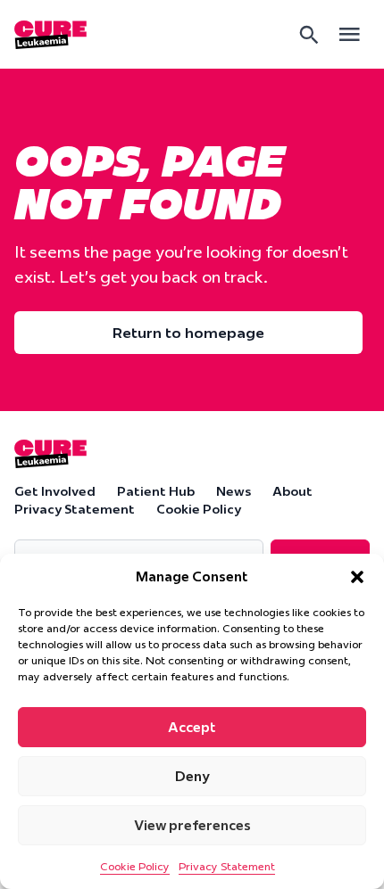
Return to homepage (188, 333)
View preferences (192, 825)
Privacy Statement (227, 866)
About (292, 491)
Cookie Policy (135, 866)
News (233, 491)
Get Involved (55, 491)
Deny (192, 776)
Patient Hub (156, 491)
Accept (192, 727)
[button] (357, 577)
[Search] (308, 34)
